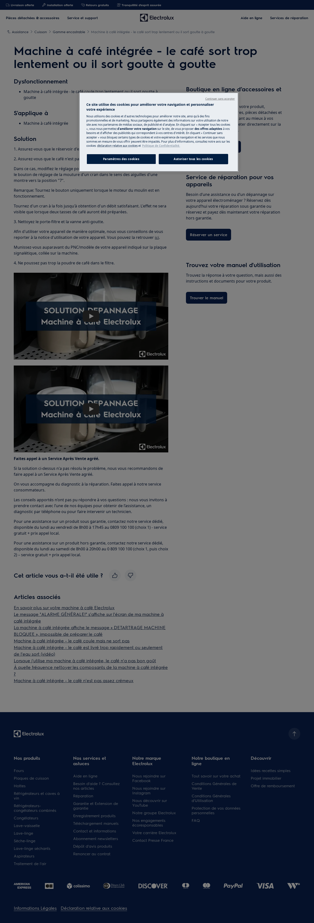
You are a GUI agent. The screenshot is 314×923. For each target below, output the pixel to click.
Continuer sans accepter (220, 98)
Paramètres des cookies (121, 159)
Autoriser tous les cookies (193, 159)
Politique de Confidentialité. (161, 146)
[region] (158, 132)
